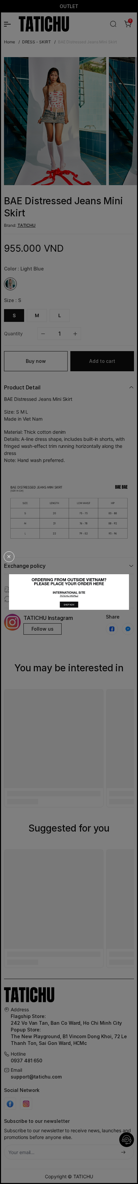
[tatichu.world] (69, 592)
